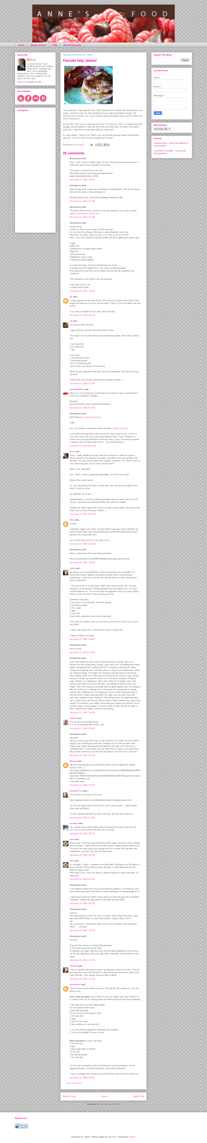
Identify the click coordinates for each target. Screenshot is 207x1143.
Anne (72, 451)
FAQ (55, 45)
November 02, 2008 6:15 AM (82, 652)
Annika (73, 718)
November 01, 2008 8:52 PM (82, 408)
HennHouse (75, 984)
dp (71, 321)
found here (123, 428)
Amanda (73, 966)
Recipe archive (38, 45)
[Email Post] (91, 145)
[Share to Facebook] (105, 144)
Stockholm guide (72, 45)
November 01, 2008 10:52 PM (83, 514)
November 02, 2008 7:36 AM (82, 712)
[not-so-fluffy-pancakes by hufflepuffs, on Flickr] (88, 105)
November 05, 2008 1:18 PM (82, 960)
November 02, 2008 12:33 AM (83, 544)
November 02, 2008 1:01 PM (82, 755)
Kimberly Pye (76, 791)
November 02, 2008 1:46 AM (82, 562)
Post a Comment (74, 1083)
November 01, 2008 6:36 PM (82, 180)
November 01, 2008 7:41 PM (82, 217)
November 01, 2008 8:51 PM (82, 383)
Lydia (72, 568)
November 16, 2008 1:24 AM (82, 1077)
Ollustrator (112, 1137)
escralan (74, 823)
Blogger (132, 1137)
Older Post (138, 1096)
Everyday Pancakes (92, 417)
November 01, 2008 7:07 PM (82, 201)
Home (21, 45)
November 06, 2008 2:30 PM (82, 979)
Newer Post (69, 1096)
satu (72, 839)
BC (71, 297)
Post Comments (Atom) (109, 1104)
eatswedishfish (77, 389)
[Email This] (96, 144)
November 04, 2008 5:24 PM (82, 903)
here (71, 724)
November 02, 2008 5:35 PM (82, 785)
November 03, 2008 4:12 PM (82, 818)
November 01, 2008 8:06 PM (82, 315)
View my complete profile (29, 82)
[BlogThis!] (99, 144)
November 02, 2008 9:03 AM (82, 728)
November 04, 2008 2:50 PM (82, 833)
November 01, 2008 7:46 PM (82, 291)
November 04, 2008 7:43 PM (82, 930)
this (115, 124)
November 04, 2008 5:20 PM (82, 879)
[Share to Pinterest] (108, 144)
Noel (72, 520)
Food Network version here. (88, 213)
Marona (73, 761)
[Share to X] (102, 144)
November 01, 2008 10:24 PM (83, 446)
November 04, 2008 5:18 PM (82, 855)
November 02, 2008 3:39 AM (82, 639)
